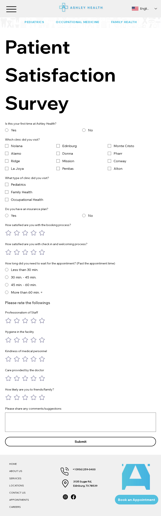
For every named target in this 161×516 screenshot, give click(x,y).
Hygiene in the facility (19, 332)
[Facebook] (73, 496)
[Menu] (11, 9)
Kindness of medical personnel (26, 351)
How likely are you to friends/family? (29, 389)
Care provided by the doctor (24, 370)
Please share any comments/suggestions (33, 408)
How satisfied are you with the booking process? (38, 225)
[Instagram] (65, 496)
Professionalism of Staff (21, 312)
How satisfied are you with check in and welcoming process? (46, 244)
